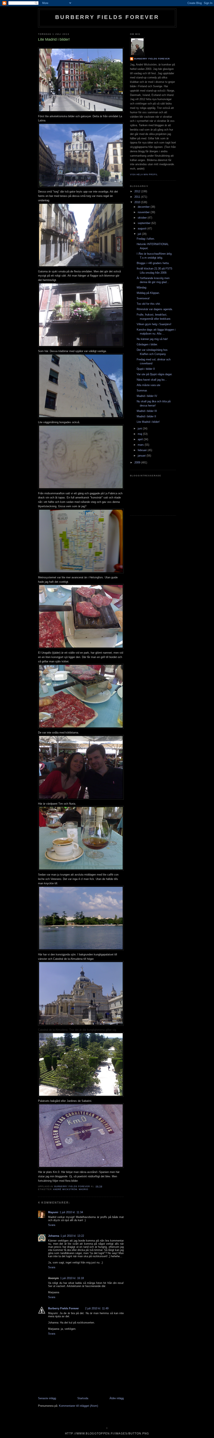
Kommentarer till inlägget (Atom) (78, 1405)
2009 (137, 462)
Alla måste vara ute (148, 385)
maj (140, 433)
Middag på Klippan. (148, 292)
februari (143, 450)
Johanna (53, 1235)
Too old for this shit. (149, 303)
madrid (83, 1189)
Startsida (82, 1398)
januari (142, 455)
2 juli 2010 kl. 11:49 (96, 1308)
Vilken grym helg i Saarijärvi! (154, 324)
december (144, 206)
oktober (143, 217)
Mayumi (53, 1212)
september (144, 223)
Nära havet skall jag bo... (152, 379)
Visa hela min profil (144, 174)
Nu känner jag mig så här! (152, 339)
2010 (137, 202)
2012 (137, 191)
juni (140, 428)
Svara (51, 1225)
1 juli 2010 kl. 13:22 (72, 1235)
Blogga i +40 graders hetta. (153, 263)
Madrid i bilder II (146, 416)
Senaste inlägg (47, 1398)
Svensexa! (143, 298)
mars (141, 444)
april (141, 439)
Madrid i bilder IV (147, 396)
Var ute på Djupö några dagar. (154, 374)
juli (140, 233)
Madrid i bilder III (147, 411)
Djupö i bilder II (146, 368)
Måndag (141, 287)
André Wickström (65, 1189)
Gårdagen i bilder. (147, 344)
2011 (137, 196)
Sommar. (142, 390)
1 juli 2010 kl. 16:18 (72, 1278)
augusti (142, 228)
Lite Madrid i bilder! (148, 421)
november (144, 212)
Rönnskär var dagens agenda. (155, 309)
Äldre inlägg (117, 1398)
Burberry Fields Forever (107, 17)
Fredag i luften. (146, 238)
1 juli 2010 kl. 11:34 (71, 1212)
